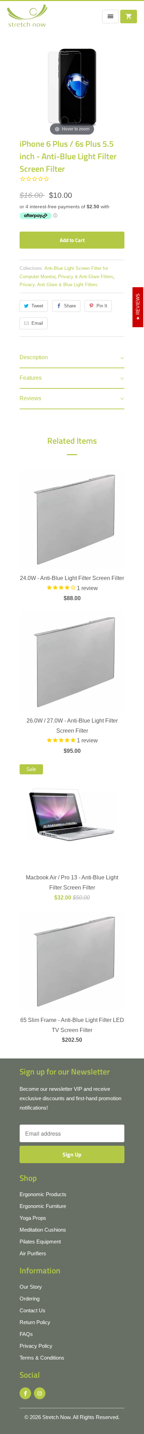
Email (37, 323)
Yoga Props (33, 1218)
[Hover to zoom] (72, 85)
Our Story (31, 1287)
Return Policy (35, 1322)
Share (70, 305)
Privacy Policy (36, 1346)
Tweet (37, 305)
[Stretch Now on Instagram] (39, 1393)
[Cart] (128, 16)
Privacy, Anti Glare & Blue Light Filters (59, 284)
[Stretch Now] (27, 18)
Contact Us (32, 1310)
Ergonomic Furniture (43, 1206)
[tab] (72, 358)
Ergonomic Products (43, 1194)
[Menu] (110, 16)
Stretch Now (56, 1417)
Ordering (29, 1299)
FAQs (26, 1334)
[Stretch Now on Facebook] (25, 1393)
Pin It (101, 305)
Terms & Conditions (42, 1358)
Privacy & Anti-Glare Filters (85, 276)
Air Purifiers (33, 1253)
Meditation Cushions (43, 1230)
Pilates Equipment (40, 1241)
